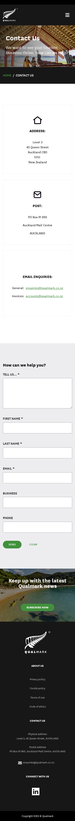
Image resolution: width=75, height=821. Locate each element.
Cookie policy (37, 688)
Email (7, 469)
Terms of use (37, 697)
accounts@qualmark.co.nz (44, 296)
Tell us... (10, 374)
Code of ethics (37, 706)
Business (10, 493)
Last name (11, 444)
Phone (8, 518)
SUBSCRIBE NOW (37, 607)
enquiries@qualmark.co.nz (44, 288)
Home (7, 75)
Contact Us (25, 75)
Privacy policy (37, 679)
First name (11, 419)
